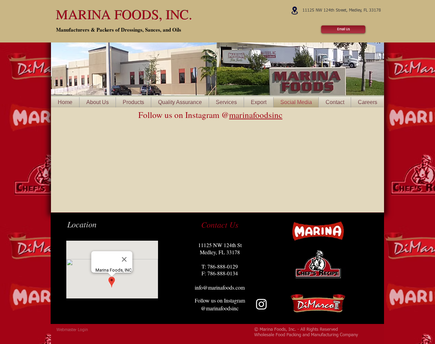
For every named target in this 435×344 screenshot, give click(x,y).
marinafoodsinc (255, 114)
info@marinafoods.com (220, 287)
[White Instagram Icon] (261, 304)
